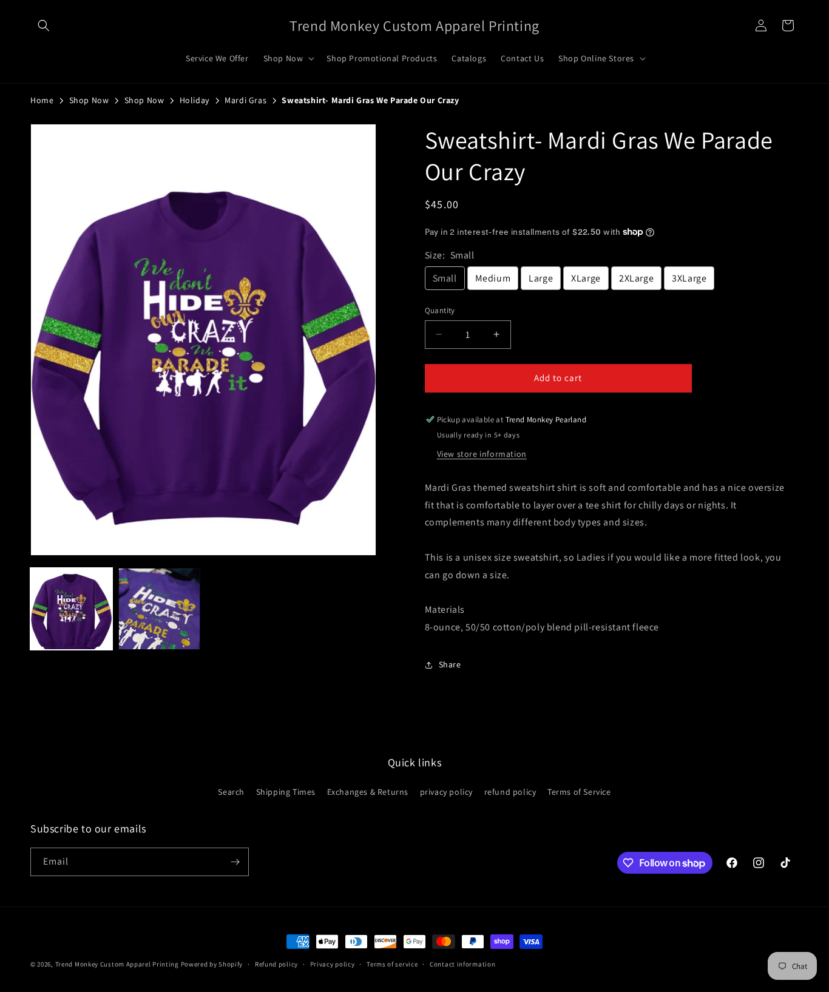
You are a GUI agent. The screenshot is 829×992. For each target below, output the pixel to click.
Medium (493, 278)
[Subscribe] (235, 862)
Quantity (440, 310)
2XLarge (636, 278)
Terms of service (392, 964)
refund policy (510, 791)
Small (445, 278)
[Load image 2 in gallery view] (159, 609)
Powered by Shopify (212, 964)
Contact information (462, 964)
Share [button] (450, 664)
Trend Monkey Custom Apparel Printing (117, 964)
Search (231, 791)
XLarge (586, 278)
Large (541, 278)
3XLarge (689, 278)
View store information (482, 453)
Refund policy (276, 964)
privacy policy (446, 791)
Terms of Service (579, 791)
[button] (43, 25)
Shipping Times (286, 791)
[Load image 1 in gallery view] (71, 609)
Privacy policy (332, 964)
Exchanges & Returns (367, 791)
